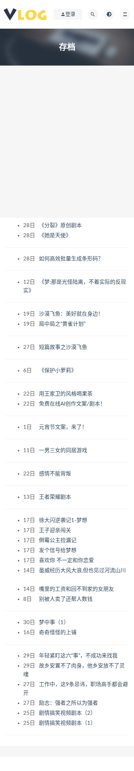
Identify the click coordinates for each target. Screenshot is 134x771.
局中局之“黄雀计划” (63, 324)
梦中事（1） (54, 622)
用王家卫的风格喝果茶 (66, 394)
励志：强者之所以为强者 (69, 703)
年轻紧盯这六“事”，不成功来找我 (79, 656)
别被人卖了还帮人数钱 (66, 599)
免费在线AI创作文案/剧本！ (73, 404)
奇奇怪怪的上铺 (58, 632)
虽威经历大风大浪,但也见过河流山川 (82, 570)
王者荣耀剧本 (56, 497)
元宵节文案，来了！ (64, 427)
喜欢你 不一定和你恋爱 (67, 560)
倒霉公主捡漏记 (58, 540)
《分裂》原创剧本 (61, 225)
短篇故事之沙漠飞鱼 (64, 347)
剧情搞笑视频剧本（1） (68, 723)
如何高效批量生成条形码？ (72, 259)
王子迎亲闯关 (56, 530)
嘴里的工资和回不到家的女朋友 (77, 589)
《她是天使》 (56, 235)
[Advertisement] (67, 147)
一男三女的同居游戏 (64, 450)
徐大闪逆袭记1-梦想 (64, 520)
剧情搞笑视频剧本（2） (68, 713)
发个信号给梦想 (58, 550)
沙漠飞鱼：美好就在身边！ (72, 314)
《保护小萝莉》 (58, 370)
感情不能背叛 (56, 474)
